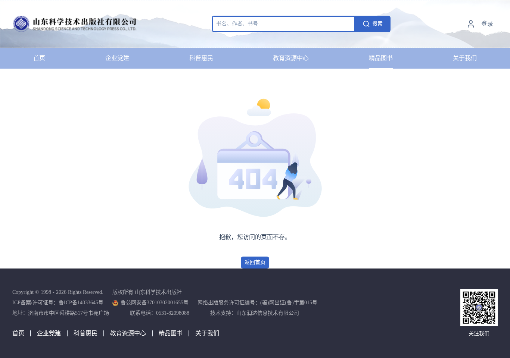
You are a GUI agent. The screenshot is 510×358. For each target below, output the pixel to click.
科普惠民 (201, 58)
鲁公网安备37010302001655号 (155, 302)
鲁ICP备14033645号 (81, 302)
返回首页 (255, 262)
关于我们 (465, 58)
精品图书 (381, 58)
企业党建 (117, 58)
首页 (39, 58)
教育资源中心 (291, 58)
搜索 (377, 23)
